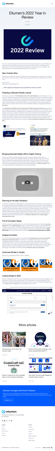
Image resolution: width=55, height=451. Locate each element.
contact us (15, 283)
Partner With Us (5, 431)
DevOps (30, 434)
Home (3, 427)
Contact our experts (41, 163)
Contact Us (4, 435)
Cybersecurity (31, 429)
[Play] (27, 182)
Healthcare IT (31, 438)
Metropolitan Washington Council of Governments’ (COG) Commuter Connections (24, 108)
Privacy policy (38, 447)
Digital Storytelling (32, 436)
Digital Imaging (31, 440)
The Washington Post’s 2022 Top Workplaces (27, 96)
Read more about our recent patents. (36, 247)
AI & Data (30, 427)
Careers (7, 283)
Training (30, 431)
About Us (4, 429)
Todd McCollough (16, 225)
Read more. (5, 105)
